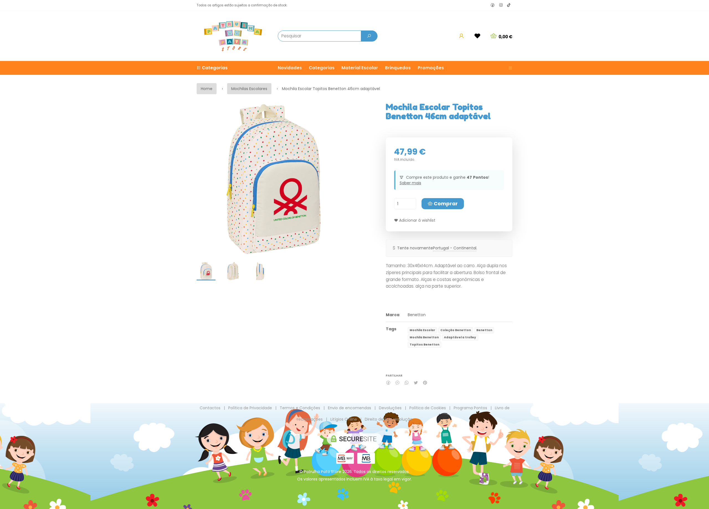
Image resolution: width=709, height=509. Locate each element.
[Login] (461, 35)
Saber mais (410, 183)
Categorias (322, 68)
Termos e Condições (300, 408)
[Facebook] (493, 5)
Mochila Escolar (422, 330)
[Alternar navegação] (508, 68)
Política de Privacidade (250, 408)
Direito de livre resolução (388, 419)
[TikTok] (508, 5)
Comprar (445, 203)
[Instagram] (501, 5)
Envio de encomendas (349, 408)
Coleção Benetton (455, 330)
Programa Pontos (470, 408)
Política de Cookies (427, 408)
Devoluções (390, 408)
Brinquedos (398, 68)
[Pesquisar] (369, 36)
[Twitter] (415, 383)
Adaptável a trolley (460, 337)
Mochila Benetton (424, 337)
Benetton (417, 315)
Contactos (210, 408)
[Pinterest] (425, 383)
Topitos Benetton (424, 344)
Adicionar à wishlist (416, 220)
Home (206, 88)
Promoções (431, 68)
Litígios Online (343, 419)
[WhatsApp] (406, 383)
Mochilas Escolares (249, 88)
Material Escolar (359, 68)
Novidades (290, 68)
